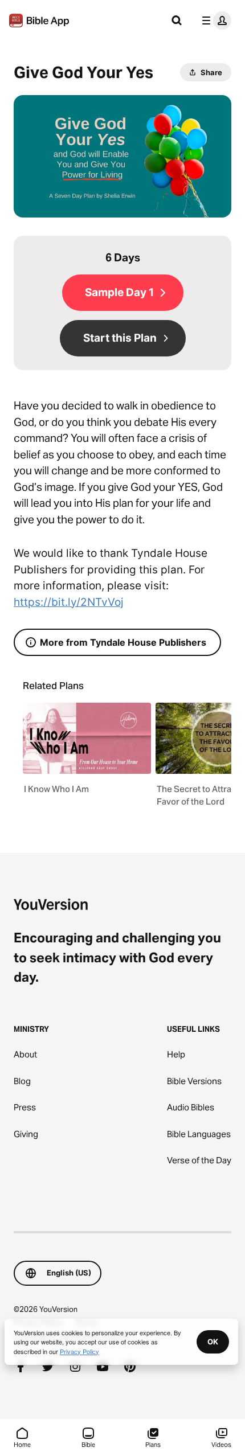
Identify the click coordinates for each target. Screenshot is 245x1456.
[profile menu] (214, 20)
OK (212, 1341)
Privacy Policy (79, 1351)
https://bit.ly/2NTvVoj (69, 602)
